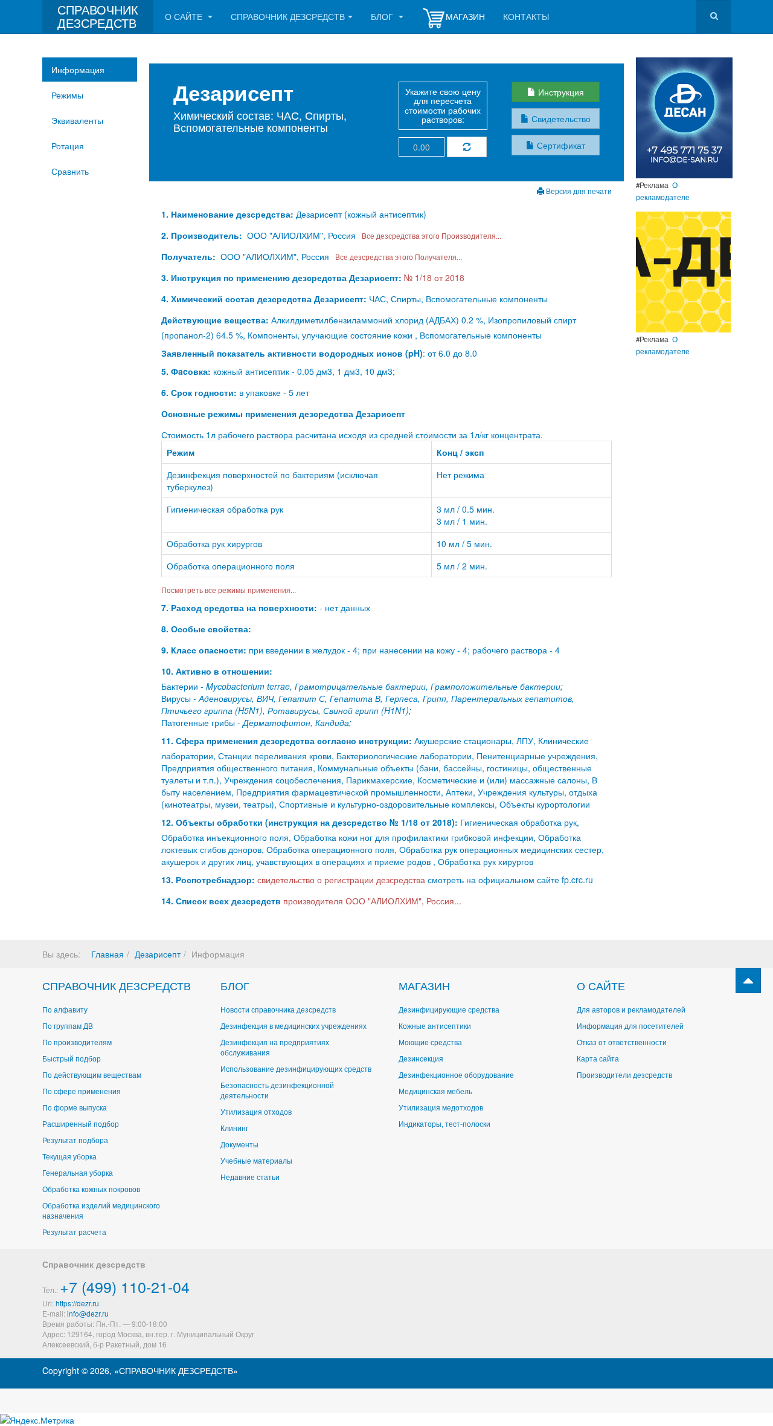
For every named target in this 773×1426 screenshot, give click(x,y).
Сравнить (70, 171)
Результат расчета (74, 1232)
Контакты (526, 16)
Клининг (234, 1128)
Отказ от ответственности (622, 1042)
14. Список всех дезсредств (221, 901)
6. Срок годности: (200, 392)
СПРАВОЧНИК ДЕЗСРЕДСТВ (116, 985)
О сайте (185, 16)
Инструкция (560, 92)
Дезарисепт (158, 954)
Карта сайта (598, 1058)
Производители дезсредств (624, 1074)
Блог (383, 16)
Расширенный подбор (80, 1123)
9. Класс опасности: (203, 650)
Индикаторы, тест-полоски (444, 1123)
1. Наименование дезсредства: (228, 214)
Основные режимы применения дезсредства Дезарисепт (283, 413)
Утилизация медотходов (441, 1107)
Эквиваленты (77, 120)
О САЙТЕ (601, 985)
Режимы (67, 95)
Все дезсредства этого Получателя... (397, 256)
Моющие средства (430, 1042)
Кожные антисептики (435, 1025)
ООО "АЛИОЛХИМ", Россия (301, 235)
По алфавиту (65, 1009)
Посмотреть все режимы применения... (228, 590)
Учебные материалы (256, 1160)
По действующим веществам (91, 1074)
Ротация (67, 146)
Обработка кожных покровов (91, 1189)
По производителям (77, 1042)
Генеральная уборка (77, 1172)
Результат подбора (75, 1140)
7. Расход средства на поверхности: (239, 607)
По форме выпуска (74, 1107)
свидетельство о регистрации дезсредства (342, 879)
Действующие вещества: (215, 320)
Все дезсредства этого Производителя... (429, 235)
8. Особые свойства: (206, 629)
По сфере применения (81, 1091)
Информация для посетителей (630, 1025)
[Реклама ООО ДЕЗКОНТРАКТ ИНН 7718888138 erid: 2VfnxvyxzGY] (683, 271)
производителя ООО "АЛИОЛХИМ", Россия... (372, 901)
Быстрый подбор (71, 1058)
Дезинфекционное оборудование (456, 1074)
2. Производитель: (203, 235)
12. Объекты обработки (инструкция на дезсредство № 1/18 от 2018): (309, 822)
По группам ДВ (67, 1025)
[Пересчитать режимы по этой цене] (467, 147)
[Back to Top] (748, 980)
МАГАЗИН (424, 985)
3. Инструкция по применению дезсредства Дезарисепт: (281, 277)
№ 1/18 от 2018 (434, 277)
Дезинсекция (421, 1058)
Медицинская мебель (435, 1091)
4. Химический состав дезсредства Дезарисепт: (264, 299)
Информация (77, 69)
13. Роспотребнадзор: (208, 879)
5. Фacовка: (186, 371)
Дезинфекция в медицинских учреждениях (293, 1025)
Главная (107, 954)
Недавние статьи (250, 1177)
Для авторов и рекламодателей (631, 1009)
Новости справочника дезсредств (278, 1009)
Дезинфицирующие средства (449, 1009)
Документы (239, 1144)
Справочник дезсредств (288, 16)
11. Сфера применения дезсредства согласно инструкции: (286, 740)
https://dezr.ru (77, 1303)
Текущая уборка (69, 1156)
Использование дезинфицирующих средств (295, 1068)
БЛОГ (234, 985)
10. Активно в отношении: (216, 671)
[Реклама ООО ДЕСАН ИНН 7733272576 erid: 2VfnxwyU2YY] (684, 117)
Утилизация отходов (256, 1111)
